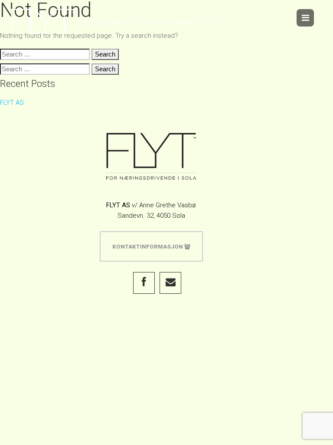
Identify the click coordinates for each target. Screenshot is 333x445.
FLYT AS (12, 102)
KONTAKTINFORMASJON (148, 246)
